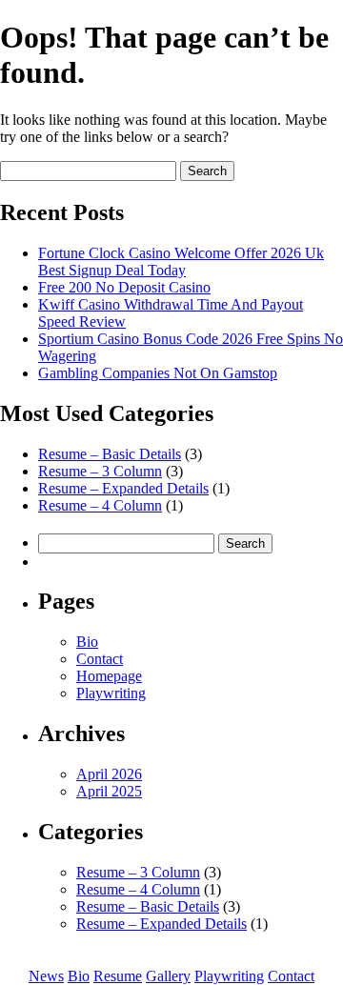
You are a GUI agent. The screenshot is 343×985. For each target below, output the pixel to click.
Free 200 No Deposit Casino (124, 287)
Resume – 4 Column (100, 505)
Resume (117, 976)
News (46, 976)
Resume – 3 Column (100, 471)
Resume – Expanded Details (123, 488)
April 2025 (109, 791)
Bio (87, 641)
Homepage (109, 676)
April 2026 (109, 774)
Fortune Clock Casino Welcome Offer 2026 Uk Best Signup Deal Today (181, 261)
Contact (99, 659)
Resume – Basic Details (109, 454)
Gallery (168, 976)
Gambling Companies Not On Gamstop (157, 373)
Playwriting (111, 693)
